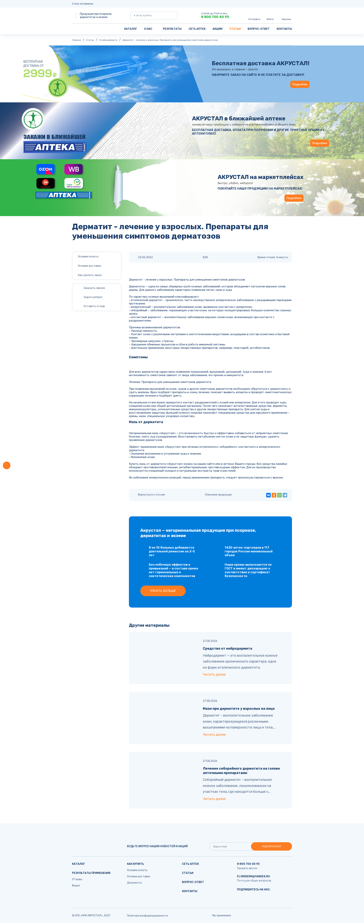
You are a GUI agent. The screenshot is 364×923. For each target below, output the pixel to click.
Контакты (284, 29)
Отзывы (77, 879)
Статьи (235, 29)
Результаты (172, 29)
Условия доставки (89, 265)
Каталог (130, 29)
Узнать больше (163, 591)
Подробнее (300, 84)
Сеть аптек (197, 29)
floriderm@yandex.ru (253, 876)
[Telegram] (285, 495)
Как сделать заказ (90, 275)
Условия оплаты (88, 256)
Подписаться (271, 846)
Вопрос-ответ (259, 29)
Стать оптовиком (82, 3)
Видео (76, 885)
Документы (134, 882)
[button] (6, 465)
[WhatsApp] (279, 495)
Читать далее (214, 674)
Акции (217, 29)
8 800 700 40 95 (215, 17)
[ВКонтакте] (268, 495)
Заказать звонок (247, 868)
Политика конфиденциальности (147, 915)
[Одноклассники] (274, 495)
